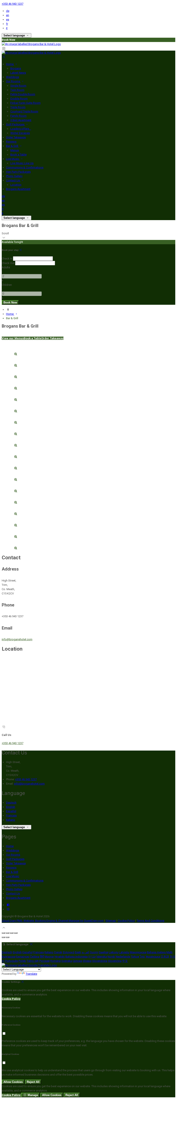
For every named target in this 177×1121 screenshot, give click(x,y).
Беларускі (22, 956)
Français (11, 815)
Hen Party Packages (18, 171)
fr (7, 23)
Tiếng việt (33, 960)
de (7, 10)
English (10, 806)
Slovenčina (115, 960)
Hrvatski (60, 956)
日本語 (165, 956)
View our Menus (13, 338)
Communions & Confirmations (24, 167)
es (7, 19)
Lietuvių (113, 952)
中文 (125, 960)
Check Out (8, 263)
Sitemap (111, 920)
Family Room (18, 115)
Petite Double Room (22, 94)
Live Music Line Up (22, 163)
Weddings (12, 77)
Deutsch (11, 802)
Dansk (58, 952)
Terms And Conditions (150, 920)
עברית (92, 956)
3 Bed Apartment (20, 120)
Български (9, 956)
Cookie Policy (126, 920)
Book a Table (18, 154)
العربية (85, 952)
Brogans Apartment (18, 189)
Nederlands (123, 956)
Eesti (78, 952)
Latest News (18, 72)
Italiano (10, 819)
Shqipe (87, 960)
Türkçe (135, 956)
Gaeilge (103, 952)
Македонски (138, 952)
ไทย (142, 956)
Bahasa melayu (156, 952)
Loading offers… (20, 128)
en (7, 15)
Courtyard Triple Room (24, 111)
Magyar (49, 956)
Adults (6, 267)
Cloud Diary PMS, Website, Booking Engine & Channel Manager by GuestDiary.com (53, 920)
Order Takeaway (16, 137)
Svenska (66, 960)
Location (15, 184)
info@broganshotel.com (17, 639)
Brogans (15, 68)
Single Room (18, 85)
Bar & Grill (12, 146)
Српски (77, 960)
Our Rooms (13, 81)
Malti (169, 952)
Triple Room (17, 107)
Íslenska (101, 956)
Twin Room (17, 90)
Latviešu (124, 952)
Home (10, 64)
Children (7, 284)
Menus (14, 150)
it (7, 28)
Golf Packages (15, 124)
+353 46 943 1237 (12, 3)
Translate (31, 973)
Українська (152, 956)
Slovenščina (99, 960)
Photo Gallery (14, 176)
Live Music (13, 158)
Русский (44, 960)
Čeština (34, 956)
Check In (7, 258)
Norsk (111, 956)
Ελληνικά (68, 952)
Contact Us (13, 180)
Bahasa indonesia (76, 956)
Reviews (11, 141)
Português (11, 960)
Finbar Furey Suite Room (25, 102)
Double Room (19, 98)
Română (55, 960)
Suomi (94, 952)
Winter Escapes (20, 133)
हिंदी (42, 956)
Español (11, 811)
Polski (22, 960)
